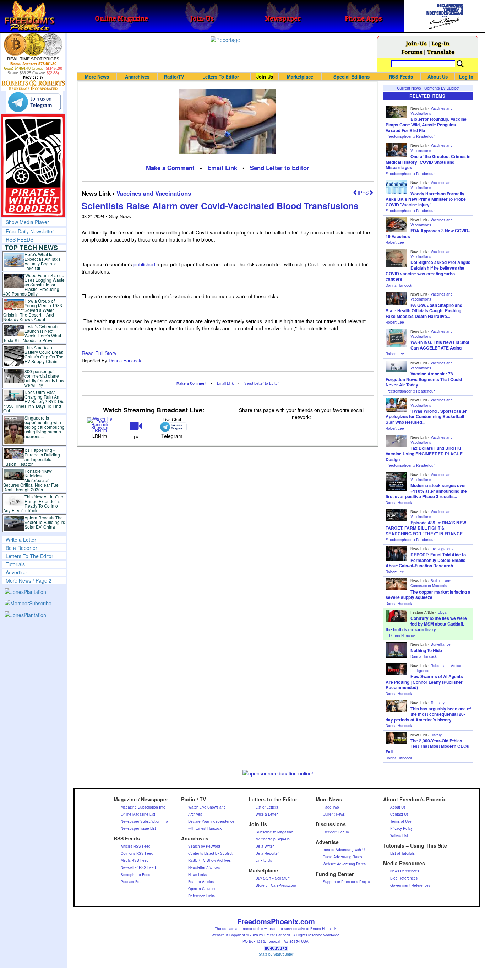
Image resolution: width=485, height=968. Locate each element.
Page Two (331, 807)
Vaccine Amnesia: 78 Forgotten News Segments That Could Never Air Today (424, 379)
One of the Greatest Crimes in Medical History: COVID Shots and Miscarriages (428, 162)
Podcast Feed (132, 881)
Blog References (404, 878)
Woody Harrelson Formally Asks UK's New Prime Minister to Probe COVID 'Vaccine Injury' (426, 199)
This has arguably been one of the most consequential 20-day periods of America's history (428, 714)
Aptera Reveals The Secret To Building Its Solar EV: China (44, 522)
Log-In (440, 43)
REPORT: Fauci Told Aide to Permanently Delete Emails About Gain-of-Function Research (426, 560)
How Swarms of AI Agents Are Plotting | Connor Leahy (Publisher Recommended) (424, 682)
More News (97, 76)
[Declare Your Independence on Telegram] (34, 102)
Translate (440, 51)
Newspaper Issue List (138, 828)
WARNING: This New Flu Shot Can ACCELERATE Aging (439, 345)
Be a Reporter (21, 547)
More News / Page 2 (28, 580)
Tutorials (15, 564)
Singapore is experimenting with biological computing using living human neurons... (44, 427)
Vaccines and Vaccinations (153, 193)
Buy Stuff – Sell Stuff (272, 878)
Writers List (399, 835)
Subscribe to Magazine (274, 831)
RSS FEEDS (19, 239)
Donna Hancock (125, 360)
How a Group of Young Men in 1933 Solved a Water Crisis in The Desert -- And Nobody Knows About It (32, 310)
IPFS (363, 192)
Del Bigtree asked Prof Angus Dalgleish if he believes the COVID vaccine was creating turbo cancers (428, 270)
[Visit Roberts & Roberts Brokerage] (33, 44)
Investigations (442, 548)
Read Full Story (99, 353)
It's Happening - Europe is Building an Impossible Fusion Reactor (31, 457)
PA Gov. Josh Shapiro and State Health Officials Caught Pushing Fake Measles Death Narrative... (424, 310)
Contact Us (399, 814)
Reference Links (201, 895)
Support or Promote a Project (347, 881)
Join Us (264, 76)
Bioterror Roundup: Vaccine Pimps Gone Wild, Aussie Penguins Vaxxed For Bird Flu (426, 124)
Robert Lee (395, 242)
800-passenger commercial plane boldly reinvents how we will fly (44, 378)
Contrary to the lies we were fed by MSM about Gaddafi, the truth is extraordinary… (426, 623)
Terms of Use (401, 821)
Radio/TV (174, 76)
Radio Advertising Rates (342, 856)
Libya (442, 612)
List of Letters (267, 807)
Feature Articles (201, 881)
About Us (437, 76)
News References (404, 871)
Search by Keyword (204, 846)
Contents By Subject (441, 88)
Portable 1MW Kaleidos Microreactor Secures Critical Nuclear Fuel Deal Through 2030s (31, 480)
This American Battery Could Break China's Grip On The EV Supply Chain (44, 354)
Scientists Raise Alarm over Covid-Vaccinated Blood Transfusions (220, 205)
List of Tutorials (402, 853)
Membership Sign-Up (273, 839)
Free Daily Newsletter (30, 231)
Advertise (16, 572)
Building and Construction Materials (430, 583)
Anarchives (137, 76)
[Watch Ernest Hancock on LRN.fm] (99, 424)
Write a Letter (21, 539)
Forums (412, 51)
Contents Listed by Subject (210, 853)
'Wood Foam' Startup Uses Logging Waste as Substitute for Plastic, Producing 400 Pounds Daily (34, 284)
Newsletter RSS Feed (138, 867)
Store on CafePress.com (276, 885)
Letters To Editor (220, 76)
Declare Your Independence (211, 821)
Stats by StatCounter (276, 954)
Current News (409, 88)
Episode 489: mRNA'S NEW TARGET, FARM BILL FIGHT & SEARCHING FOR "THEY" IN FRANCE (426, 528)
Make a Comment (170, 167)
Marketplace (300, 76)
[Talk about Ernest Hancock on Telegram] (171, 426)
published (144, 264)
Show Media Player (27, 222)
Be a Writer (265, 846)
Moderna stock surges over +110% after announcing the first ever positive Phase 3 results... (426, 490)
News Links (197, 874)
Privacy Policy (401, 828)
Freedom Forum (336, 831)
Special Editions (351, 76)
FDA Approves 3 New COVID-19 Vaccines (428, 233)
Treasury (438, 702)
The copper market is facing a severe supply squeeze (428, 595)
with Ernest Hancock (205, 828)
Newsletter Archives (204, 867)
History (436, 734)
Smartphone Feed (136, 874)
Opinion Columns (202, 888)
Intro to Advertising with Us (344, 849)
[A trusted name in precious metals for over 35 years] (33, 83)
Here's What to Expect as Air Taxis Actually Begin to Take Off (42, 261)
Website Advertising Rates (344, 863)
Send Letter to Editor (279, 167)
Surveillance (441, 644)
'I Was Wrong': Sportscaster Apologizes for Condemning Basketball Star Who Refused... (426, 416)
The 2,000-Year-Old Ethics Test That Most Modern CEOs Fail (427, 746)
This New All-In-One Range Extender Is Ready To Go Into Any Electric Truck (33, 503)
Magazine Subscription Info (143, 807)
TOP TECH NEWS (31, 247)
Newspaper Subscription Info (144, 821)
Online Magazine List (138, 814)
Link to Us (264, 860)
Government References (410, 885)
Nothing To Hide (426, 650)
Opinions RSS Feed (137, 853)
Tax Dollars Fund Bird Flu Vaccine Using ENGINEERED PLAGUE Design (424, 453)
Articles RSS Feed (136, 846)
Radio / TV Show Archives (209, 860)
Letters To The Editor (29, 555)
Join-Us (416, 43)
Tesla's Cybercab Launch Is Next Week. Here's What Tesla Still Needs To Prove (32, 333)
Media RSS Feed (135, 860)
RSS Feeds (401, 76)
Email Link (222, 167)
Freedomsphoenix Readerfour (410, 136)
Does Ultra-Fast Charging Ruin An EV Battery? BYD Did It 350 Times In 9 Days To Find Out (34, 401)
